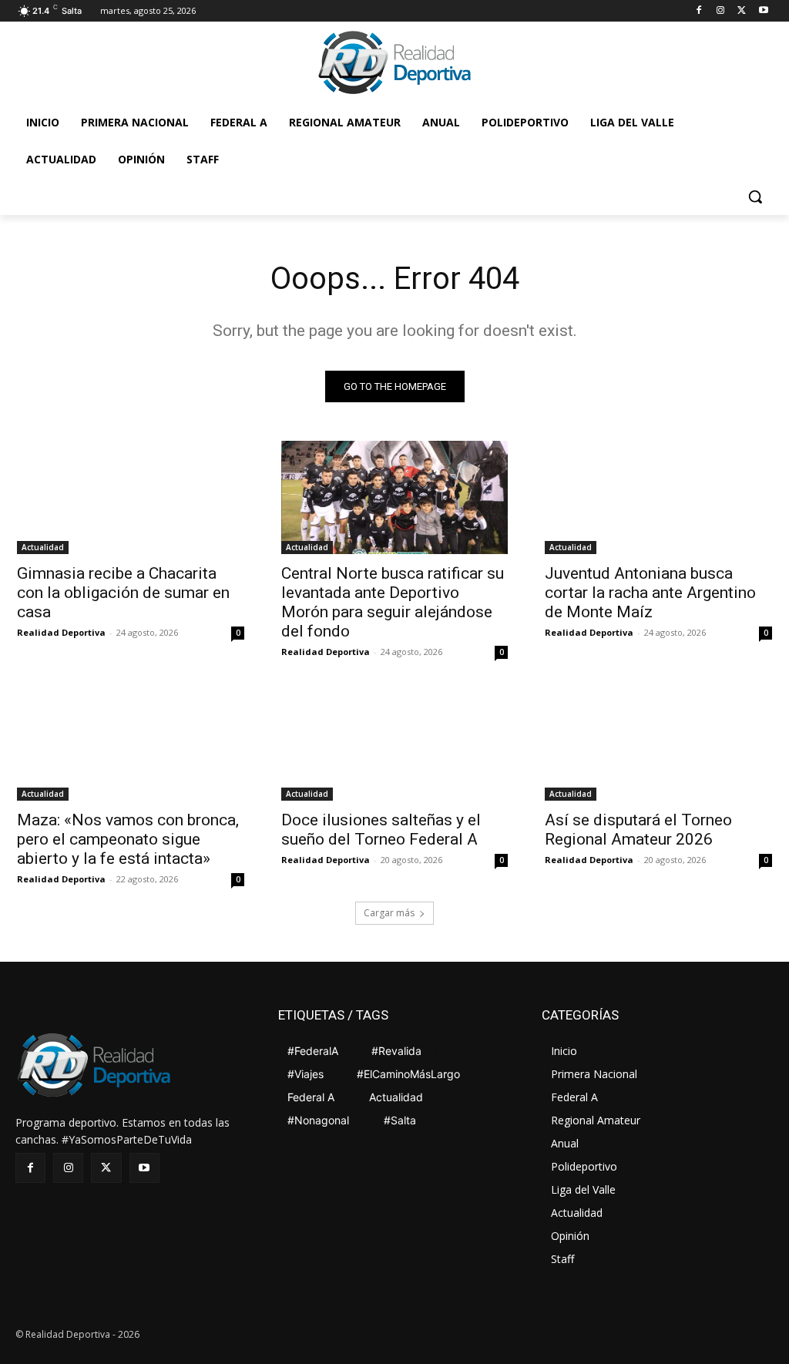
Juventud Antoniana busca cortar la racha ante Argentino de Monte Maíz (650, 592)
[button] (755, 196)
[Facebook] (699, 11)
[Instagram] (721, 11)
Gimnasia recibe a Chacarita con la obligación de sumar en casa (123, 592)
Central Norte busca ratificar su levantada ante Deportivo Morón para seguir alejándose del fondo (392, 602)
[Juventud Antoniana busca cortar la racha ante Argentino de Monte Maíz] (658, 497)
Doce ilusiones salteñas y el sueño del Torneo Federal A (381, 829)
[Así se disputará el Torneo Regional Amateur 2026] (658, 743)
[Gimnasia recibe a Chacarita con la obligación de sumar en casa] (130, 497)
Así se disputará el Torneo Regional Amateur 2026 (638, 829)
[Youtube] (763, 11)
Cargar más (389, 912)
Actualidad (43, 547)
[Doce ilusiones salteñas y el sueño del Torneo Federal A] (395, 743)
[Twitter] (741, 11)
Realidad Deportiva (61, 632)
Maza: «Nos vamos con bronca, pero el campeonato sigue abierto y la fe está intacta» (128, 839)
